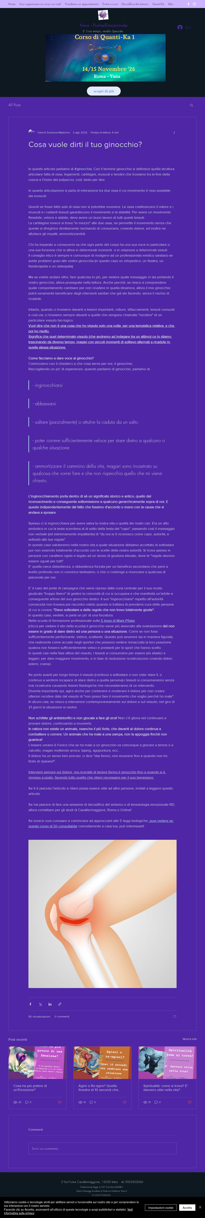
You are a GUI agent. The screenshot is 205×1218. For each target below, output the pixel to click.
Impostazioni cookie (160, 1208)
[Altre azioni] (174, 132)
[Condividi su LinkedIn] (50, 1004)
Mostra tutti (190, 1039)
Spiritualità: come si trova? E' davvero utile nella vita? (165, 1088)
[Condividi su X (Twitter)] (40, 1004)
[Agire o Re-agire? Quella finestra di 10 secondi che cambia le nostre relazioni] (103, 1063)
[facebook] (188, 4)
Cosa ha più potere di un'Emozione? (30, 1088)
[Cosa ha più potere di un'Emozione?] (37, 1063)
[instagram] (194, 4)
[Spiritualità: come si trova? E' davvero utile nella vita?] (167, 1063)
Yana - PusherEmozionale (103, 25)
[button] (191, 105)
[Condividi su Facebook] (30, 1004)
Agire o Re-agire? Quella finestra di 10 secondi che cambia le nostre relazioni (98, 1088)
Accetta (187, 1208)
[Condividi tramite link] (60, 1004)
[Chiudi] (200, 1207)
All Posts (14, 104)
